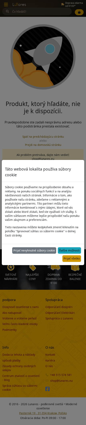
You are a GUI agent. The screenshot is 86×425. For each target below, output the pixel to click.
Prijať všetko (72, 258)
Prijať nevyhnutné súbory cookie (34, 250)
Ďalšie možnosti (69, 250)
